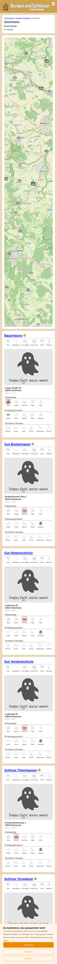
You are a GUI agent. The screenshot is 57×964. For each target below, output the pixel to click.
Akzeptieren (29, 945)
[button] (9, 253)
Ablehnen (28, 958)
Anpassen (28, 952)
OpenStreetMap (48, 326)
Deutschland (8, 18)
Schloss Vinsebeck (18, 879)
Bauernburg (13, 335)
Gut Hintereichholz (18, 553)
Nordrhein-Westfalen (23, 18)
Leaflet (41, 326)
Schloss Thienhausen (20, 770)
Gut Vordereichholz (19, 661)
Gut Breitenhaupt (17, 444)
